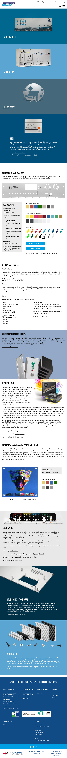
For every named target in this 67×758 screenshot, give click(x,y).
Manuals (54, 697)
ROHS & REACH (35, 248)
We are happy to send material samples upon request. (42, 253)
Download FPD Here (27, 698)
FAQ (53, 693)
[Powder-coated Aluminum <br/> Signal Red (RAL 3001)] (40, 216)
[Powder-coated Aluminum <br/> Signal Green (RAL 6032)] (56, 216)
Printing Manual (19, 434)
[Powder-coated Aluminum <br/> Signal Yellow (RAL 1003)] (32, 216)
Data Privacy (56, 755)
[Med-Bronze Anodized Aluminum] (44, 206)
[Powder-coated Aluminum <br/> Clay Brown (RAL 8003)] (60, 216)
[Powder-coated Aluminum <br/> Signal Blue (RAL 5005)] (48, 216)
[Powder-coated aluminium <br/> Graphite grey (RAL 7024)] (32, 221)
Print (35, 155)
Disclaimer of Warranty (56, 751)
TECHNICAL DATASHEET (35, 243)
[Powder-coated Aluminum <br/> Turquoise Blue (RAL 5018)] (52, 216)
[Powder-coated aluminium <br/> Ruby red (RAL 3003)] (44, 216)
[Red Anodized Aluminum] (32, 206)
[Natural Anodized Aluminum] (52, 206)
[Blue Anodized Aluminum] (36, 206)
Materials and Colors (18, 153)
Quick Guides (55, 700)
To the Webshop (7, 725)
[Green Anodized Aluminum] (40, 206)
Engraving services (31, 557)
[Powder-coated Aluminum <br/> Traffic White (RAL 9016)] (48, 221)
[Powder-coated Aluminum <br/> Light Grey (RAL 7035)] (40, 221)
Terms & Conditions (56, 753)
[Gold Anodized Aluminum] (27, 206)
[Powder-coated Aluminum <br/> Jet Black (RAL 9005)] (27, 221)
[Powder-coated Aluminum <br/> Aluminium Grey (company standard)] (36, 221)
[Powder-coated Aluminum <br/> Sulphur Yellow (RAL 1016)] (27, 216)
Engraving (28, 155)
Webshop (49, 1)
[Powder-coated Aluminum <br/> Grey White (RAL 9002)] (44, 221)
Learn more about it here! (10, 347)
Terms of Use (37, 753)
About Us (57, 1)
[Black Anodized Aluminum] (48, 206)
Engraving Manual (38, 554)
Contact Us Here (18, 437)
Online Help (43, 316)
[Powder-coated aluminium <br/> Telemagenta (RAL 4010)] (36, 216)
